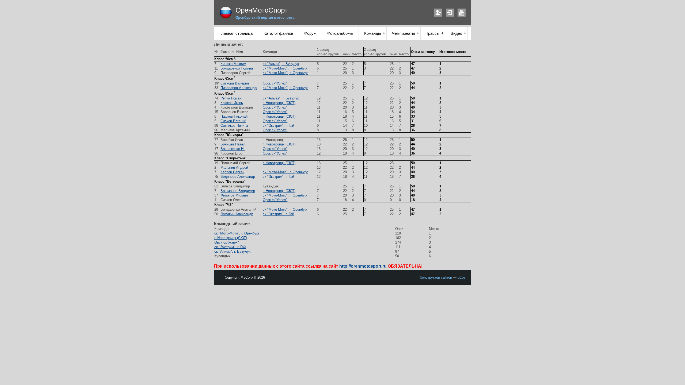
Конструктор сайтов (436, 277)
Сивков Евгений (233, 121)
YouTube (462, 13)
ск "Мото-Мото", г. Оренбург (285, 68)
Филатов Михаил (234, 195)
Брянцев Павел (232, 144)
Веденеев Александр (237, 177)
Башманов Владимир (237, 191)
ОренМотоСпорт (261, 10)
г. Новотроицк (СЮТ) (279, 103)
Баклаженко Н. (232, 149)
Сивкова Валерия (234, 83)
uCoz (462, 277)
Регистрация (438, 13)
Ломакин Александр (236, 214)
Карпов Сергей (232, 172)
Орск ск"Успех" (275, 83)
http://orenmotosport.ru (363, 266)
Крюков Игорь (231, 103)
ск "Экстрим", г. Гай (278, 126)
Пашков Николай (234, 116)
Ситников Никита (234, 126)
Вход (450, 13)
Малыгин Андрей (234, 167)
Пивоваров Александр (238, 88)
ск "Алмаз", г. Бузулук (281, 64)
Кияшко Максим (233, 64)
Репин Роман (230, 98)
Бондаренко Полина (236, 68)
